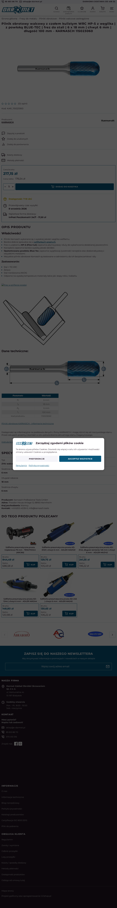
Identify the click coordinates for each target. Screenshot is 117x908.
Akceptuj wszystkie (80, 459)
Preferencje (37, 459)
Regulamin (21, 465)
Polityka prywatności (39, 465)
